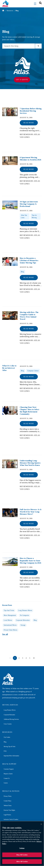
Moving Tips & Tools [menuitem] (9, 746)
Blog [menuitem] (5, 742)
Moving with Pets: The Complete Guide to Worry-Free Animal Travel (29, 315)
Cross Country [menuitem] (8, 724)
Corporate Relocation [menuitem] (9, 715)
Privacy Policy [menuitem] (8, 796)
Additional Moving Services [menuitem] (11, 719)
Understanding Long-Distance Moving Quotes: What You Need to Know (30, 463)
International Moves (10, 625)
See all (5, 634)
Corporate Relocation (23, 620)
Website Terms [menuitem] (8, 805)
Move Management (10, 615)
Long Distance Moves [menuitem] (10, 710)
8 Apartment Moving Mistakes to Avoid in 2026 (30, 158)
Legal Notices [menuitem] (7, 815)
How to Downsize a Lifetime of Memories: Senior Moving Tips (29, 260)
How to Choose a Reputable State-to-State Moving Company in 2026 (30, 560)
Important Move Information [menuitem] (11, 756)
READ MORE (28, 123)
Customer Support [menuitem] (9, 769)
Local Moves (8, 620)
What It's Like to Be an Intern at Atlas (9, 368)
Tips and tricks (9, 610)
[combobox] (39, 2)
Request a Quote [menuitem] (8, 774)
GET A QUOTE (22, 79)
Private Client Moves (10, 630)
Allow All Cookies (22, 861)
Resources (10, 10)
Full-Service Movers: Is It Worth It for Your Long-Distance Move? (30, 511)
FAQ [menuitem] (5, 751)
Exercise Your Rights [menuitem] (9, 810)
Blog (35, 620)
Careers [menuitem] (6, 783)
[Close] (41, 824)
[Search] (38, 46)
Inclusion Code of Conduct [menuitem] (11, 819)
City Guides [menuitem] (7, 737)
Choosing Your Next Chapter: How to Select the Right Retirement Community (29, 410)
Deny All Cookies (22, 855)
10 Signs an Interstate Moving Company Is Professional (29, 204)
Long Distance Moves (25, 610)
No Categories (24, 615)
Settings (21, 848)
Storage (23, 625)
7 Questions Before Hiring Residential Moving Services (31, 111)
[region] (22, 843)
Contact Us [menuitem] (7, 778)
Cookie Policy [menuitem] (7, 801)
